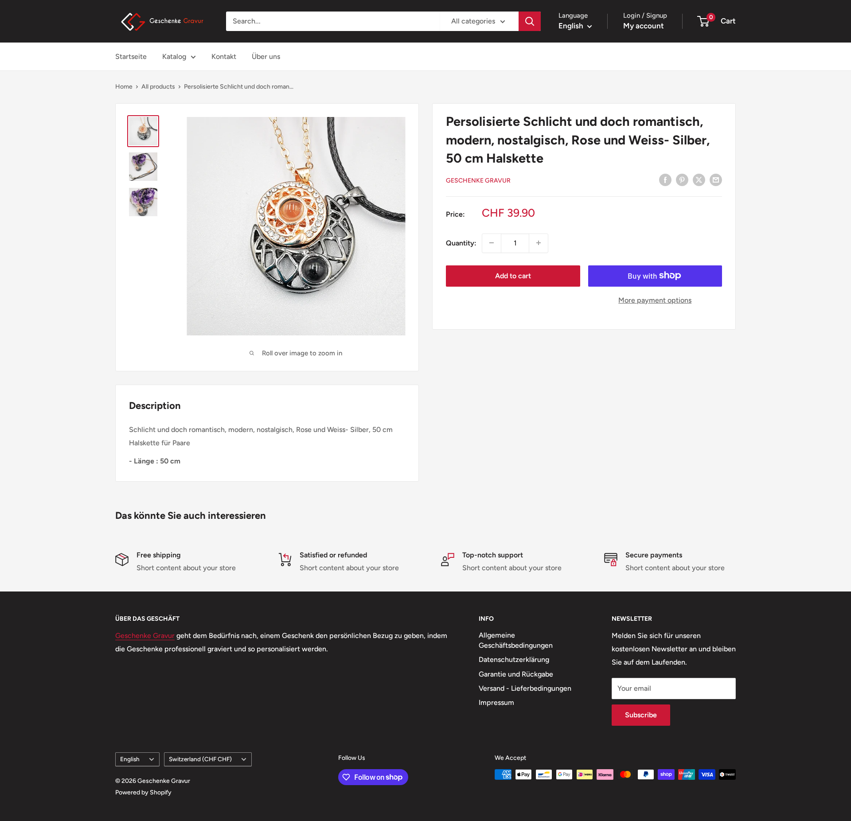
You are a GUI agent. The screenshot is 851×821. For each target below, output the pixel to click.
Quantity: (461, 242)
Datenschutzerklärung (514, 659)
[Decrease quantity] (491, 242)
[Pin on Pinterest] (682, 179)
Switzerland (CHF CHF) (200, 759)
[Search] (530, 21)
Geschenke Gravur (478, 180)
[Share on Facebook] (665, 179)
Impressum (496, 702)
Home (124, 86)
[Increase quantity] (538, 242)
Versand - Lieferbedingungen (525, 688)
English (130, 759)
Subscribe (641, 715)
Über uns (266, 56)
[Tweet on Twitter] (699, 179)
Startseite (131, 56)
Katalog (174, 56)
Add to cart (513, 275)
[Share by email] (716, 179)
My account (643, 25)
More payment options (654, 300)
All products (158, 86)
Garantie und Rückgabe (516, 674)
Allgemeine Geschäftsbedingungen (516, 640)
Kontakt (223, 56)
